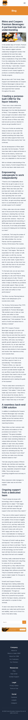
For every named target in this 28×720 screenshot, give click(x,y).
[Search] (24, 622)
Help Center (14, 674)
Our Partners (14, 662)
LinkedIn (14, 700)
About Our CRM (14, 656)
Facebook (14, 697)
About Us (14, 650)
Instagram (14, 703)
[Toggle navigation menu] (24, 3)
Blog (14, 671)
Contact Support (14, 676)
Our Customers (14, 659)
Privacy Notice (14, 685)
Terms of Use (14, 688)
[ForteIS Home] (5, 3)
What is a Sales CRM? (14, 653)
